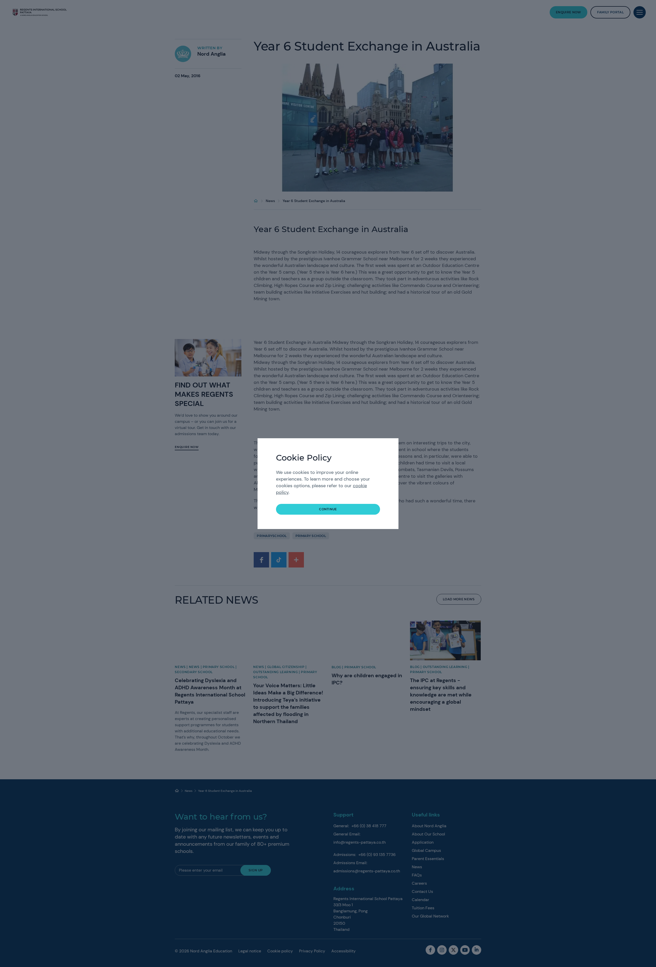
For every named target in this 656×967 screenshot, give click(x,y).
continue (328, 509)
